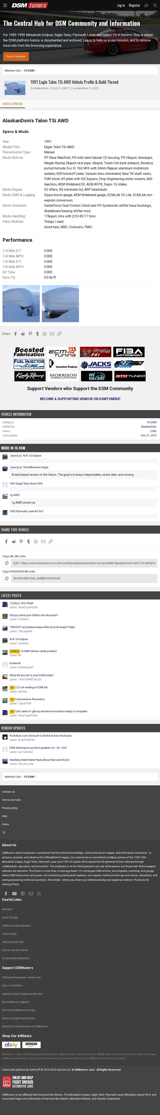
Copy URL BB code (13, 556)
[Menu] (5, 5)
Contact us (8, 791)
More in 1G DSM (13, 448)
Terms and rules (11, 799)
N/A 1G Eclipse (26, 455)
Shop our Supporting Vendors (18, 1018)
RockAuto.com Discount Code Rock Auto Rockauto (41, 735)
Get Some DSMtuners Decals (18, 1010)
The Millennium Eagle (29, 467)
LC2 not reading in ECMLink (29, 687)
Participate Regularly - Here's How (21, 977)
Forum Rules (9, 933)
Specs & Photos (12, 103)
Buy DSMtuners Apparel (15, 1002)
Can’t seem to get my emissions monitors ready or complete (49, 711)
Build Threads (10, 917)
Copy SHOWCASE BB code (18, 571)
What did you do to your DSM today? (32, 675)
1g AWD (15, 495)
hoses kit (15, 663)
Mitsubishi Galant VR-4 (138, 1094)
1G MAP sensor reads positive (34, 651)
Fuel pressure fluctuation (28, 699)
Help (4, 816)
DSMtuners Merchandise (16, 925)
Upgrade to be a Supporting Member (22, 993)
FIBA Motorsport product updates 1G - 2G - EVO (38, 747)
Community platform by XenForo (36, 1069)
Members (7, 909)
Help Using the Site (13, 942)
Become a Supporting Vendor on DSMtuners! (80, 399)
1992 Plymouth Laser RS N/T (26, 511)
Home (5, 824)
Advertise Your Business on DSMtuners (25, 1026)
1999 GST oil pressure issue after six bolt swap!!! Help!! (42, 627)
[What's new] (146, 5)
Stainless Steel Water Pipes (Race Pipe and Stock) (40, 759)
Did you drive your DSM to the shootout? (34, 615)
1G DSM (151, 422)
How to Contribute (12, 985)
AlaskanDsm (41, 88)
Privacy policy (10, 808)
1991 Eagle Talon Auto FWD (26, 483)
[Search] (155, 5)
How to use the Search (15, 950)
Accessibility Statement (16, 958)
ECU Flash (22, 603)
